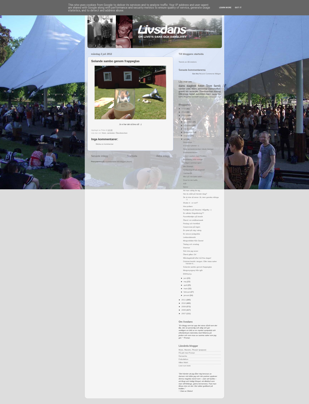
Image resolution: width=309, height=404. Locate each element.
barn (208, 94)
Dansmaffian (214, 89)
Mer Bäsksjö (188, 166)
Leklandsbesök (189, 237)
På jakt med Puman (187, 353)
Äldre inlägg (163, 155)
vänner (182, 89)
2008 (184, 310)
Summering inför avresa (193, 159)
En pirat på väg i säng (192, 230)
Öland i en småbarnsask (193, 220)
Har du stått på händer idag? (195, 194)
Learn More (225, 7)
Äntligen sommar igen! (192, 163)
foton (104, 133)
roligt (218, 97)
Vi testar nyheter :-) (191, 146)
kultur (206, 97)
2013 (184, 115)
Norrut (185, 187)
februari (187, 292)
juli (185, 139)
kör (187, 91)
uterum (201, 97)
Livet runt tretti (184, 366)
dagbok (191, 85)
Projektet (187, 97)
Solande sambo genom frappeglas (197, 267)
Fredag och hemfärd (191, 224)
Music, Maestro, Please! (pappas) (192, 350)
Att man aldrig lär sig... (192, 190)
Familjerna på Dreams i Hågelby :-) (197, 210)
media (214, 94)
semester (111, 133)
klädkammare (213, 97)
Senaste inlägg (99, 155)
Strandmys (187, 142)
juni (185, 278)
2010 (184, 303)
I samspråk (187, 173)
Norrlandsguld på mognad (194, 170)
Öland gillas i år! (189, 254)
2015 (184, 109)
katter (181, 97)
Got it (238, 7)
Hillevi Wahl (183, 362)
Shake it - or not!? (190, 203)
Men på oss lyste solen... (193, 177)
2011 (184, 300)
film (219, 94)
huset (192, 94)
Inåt (184, 183)
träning (217, 91)
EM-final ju (187, 274)
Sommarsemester (190, 152)
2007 (184, 314)
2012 (184, 119)
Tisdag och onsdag (191, 244)
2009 (184, 307)
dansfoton (200, 94)
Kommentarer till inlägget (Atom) (119, 162)
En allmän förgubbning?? (193, 213)
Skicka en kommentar (104, 144)
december (188, 122)
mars (186, 289)
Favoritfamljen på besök (193, 217)
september (188, 132)
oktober (187, 129)
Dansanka (183, 356)
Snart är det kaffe (190, 180)
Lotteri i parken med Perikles (195, 156)
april (186, 285)
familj (217, 85)
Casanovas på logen (191, 227)
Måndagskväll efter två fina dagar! (197, 258)
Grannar (186, 248)
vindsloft (195, 97)
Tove (209, 85)
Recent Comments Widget (210, 74)
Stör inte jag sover (190, 251)
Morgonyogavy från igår (193, 270)
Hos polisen (188, 206)
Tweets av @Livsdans (188, 62)
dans (182, 85)
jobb (188, 89)
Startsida (132, 155)
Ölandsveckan (121, 133)
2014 (184, 112)
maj (185, 282)
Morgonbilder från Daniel (193, 241)
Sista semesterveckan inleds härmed (198, 149)
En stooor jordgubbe (191, 234)
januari (187, 295)
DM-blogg (183, 94)
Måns (194, 89)
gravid (182, 91)
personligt (202, 89)
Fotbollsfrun (183, 359)
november (188, 125)
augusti (187, 136)
